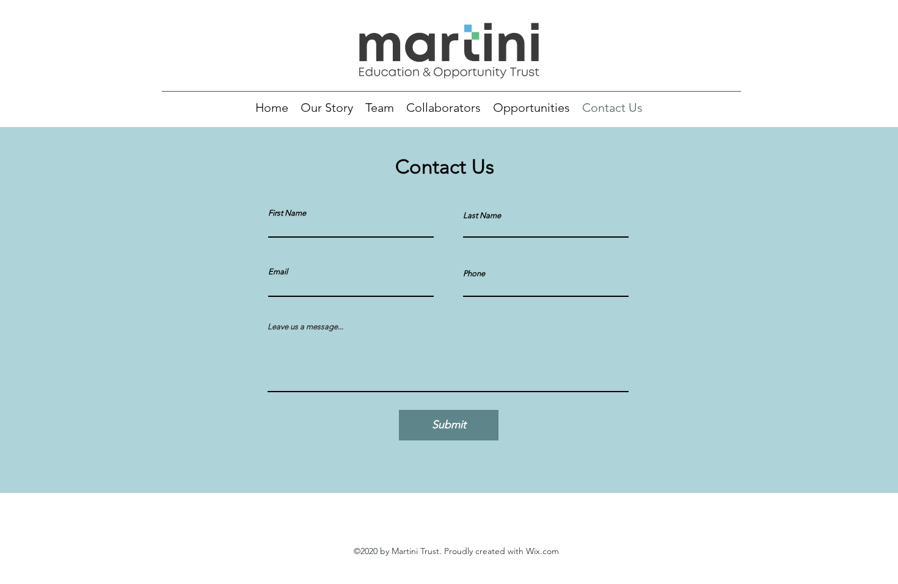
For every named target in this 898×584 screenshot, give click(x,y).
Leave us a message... (305, 326)
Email (278, 272)
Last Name (482, 215)
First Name (287, 213)
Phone (474, 273)
